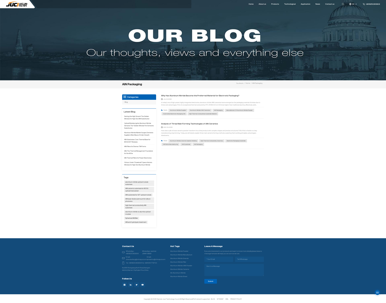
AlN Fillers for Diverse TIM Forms (135, 146)
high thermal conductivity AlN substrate (135, 206)
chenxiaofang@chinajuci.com (136, 259)
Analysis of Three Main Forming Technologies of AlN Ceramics (189, 124)
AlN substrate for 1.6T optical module (138, 195)
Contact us (329, 4)
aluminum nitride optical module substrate (136, 183)
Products (275, 4)
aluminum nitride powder (179, 251)
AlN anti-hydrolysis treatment (135, 222)
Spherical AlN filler (131, 218)
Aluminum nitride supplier (178, 110)
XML (226, 299)
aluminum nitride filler (178, 262)
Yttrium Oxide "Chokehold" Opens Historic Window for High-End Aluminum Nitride (138, 164)
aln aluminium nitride (178, 273)
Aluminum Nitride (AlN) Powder (181, 266)
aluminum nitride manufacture (181, 255)
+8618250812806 (373, 4)
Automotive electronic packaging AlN (174, 114)
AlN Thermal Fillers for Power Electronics (138, 158)
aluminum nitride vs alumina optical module (137, 213)
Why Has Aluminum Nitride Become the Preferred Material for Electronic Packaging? (200, 95)
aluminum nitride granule (179, 258)
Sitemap (220, 299)
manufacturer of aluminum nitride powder (239, 110)
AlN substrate (186, 144)
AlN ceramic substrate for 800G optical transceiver (136, 190)
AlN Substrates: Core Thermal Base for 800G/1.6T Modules (137, 141)
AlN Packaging (218, 110)
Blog (126, 102)
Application (305, 4)
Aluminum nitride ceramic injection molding (183, 141)
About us (262, 4)
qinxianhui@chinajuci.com (156, 259)
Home (251, 4)
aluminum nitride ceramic (179, 269)
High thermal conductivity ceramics (212, 141)
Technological (290, 4)
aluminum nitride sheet (178, 276)
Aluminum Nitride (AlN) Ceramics (200, 110)
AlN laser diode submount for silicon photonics (137, 200)
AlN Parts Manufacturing (170, 144)
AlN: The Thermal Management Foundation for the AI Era (138, 152)
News (317, 4)
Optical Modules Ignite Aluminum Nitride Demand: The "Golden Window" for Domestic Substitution (139, 125)
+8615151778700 (151, 263)
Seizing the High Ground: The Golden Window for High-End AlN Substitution (136, 118)
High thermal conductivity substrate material (203, 114)
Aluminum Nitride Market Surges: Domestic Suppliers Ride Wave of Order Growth (138, 134)
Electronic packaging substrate (236, 141)
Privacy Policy (236, 299)
